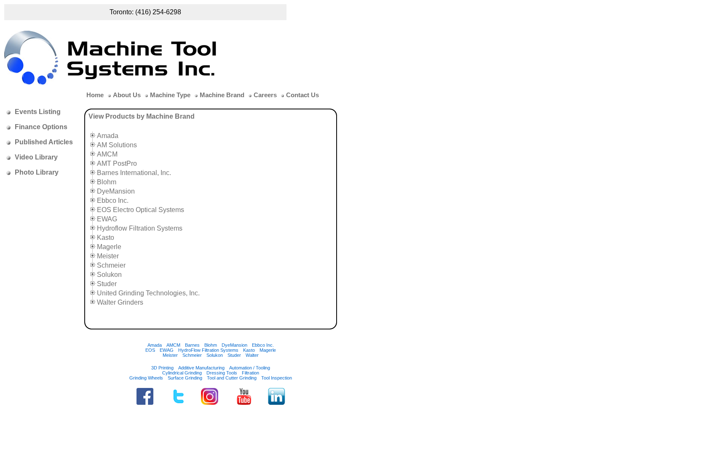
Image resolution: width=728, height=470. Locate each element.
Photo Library (37, 172)
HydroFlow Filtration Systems (208, 350)
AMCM (107, 154)
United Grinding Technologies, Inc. (148, 293)
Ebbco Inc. (112, 200)
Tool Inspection (276, 377)
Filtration (250, 372)
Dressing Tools (221, 372)
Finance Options (41, 126)
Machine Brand (222, 95)
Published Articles (44, 142)
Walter (252, 355)
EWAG (107, 219)
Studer (107, 283)
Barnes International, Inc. (134, 172)
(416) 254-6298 (158, 12)
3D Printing (162, 367)
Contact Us (302, 95)
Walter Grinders (120, 302)
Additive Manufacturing (201, 367)
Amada (107, 135)
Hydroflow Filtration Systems (139, 228)
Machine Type (170, 95)
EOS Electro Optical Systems (140, 209)
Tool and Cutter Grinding (232, 377)
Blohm (106, 182)
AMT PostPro (117, 163)
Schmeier (111, 265)
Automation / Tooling (249, 367)
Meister (108, 256)
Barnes (192, 345)
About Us (127, 95)
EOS (150, 350)
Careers (265, 95)
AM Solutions (117, 145)
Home (95, 95)
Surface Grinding (185, 377)
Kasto (105, 237)
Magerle (109, 246)
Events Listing (38, 111)
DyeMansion (116, 191)
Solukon (109, 274)
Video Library (36, 157)
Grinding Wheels (146, 377)
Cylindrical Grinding (182, 372)
